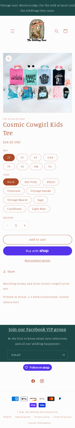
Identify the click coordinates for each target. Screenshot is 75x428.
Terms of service (63, 416)
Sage (41, 200)
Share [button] (11, 271)
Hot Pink (31, 182)
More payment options (37, 260)
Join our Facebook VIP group (37, 329)
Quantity (8, 217)
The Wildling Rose (35, 412)
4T (35, 157)
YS (22, 166)
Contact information (39, 422)
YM (36, 166)
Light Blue (39, 208)
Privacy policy (42, 416)
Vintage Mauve (17, 200)
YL (50, 166)
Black (11, 182)
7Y (9, 166)
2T (9, 157)
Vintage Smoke (40, 191)
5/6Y (50, 157)
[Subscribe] (63, 355)
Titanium (14, 191)
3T (22, 157)
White (51, 182)
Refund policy (23, 416)
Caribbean (14, 208)
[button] (12, 31)
